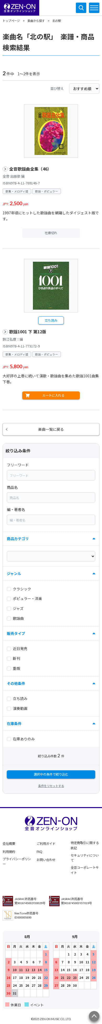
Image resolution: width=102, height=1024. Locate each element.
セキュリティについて (85, 858)
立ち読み (51, 320)
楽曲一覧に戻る (51, 429)
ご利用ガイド (46, 843)
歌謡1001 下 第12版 (27, 332)
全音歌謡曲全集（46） (30, 169)
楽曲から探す (36, 20)
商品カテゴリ (18, 538)
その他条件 (16, 683)
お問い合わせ (46, 859)
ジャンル (14, 573)
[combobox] (51, 475)
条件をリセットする (51, 786)
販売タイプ (16, 633)
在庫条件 (14, 723)
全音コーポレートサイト (85, 870)
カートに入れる (53, 395)
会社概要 (9, 843)
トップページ (11, 20)
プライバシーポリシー (17, 861)
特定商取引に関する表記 (85, 845)
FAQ (39, 851)
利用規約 (9, 851)
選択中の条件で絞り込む (51, 774)
